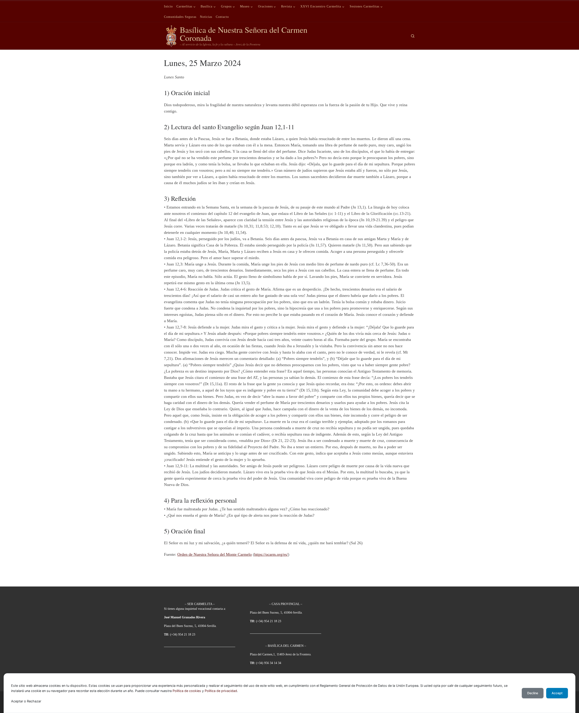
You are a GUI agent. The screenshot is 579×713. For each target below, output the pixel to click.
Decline (532, 693)
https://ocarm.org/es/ (271, 554)
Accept (557, 693)
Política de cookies (187, 691)
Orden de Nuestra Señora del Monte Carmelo (214, 554)
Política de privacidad (221, 691)
